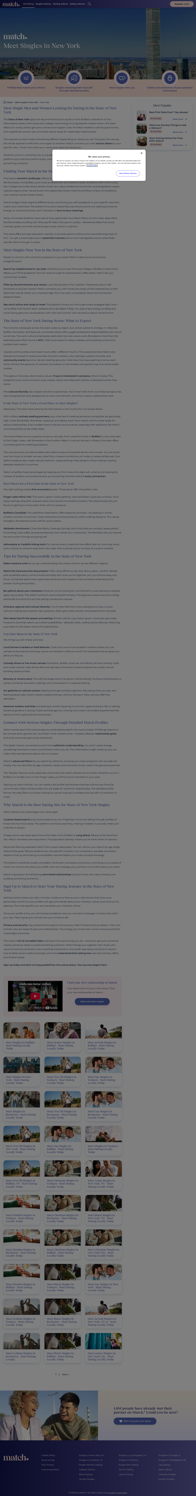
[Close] (141, 153)
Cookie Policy (92, 165)
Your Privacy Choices (128, 173)
